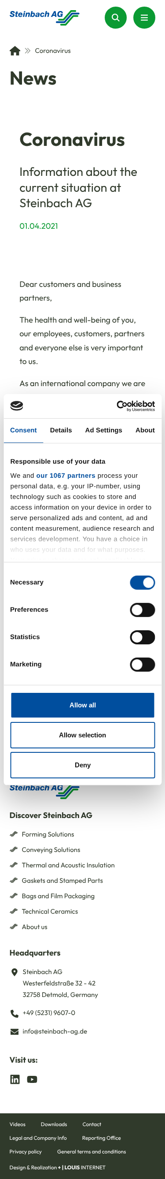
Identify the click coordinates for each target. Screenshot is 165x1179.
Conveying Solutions (51, 849)
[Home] (15, 50)
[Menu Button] (144, 18)
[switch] (142, 610)
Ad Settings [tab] (103, 430)
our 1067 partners (65, 475)
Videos (18, 1124)
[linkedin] (15, 1079)
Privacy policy (26, 1152)
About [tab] (145, 430)
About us (35, 926)
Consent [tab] (23, 430)
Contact (91, 1124)
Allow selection (82, 735)
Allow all (83, 705)
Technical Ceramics (50, 911)
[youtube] (32, 1079)
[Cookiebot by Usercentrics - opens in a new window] (117, 406)
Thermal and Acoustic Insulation (68, 865)
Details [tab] (61, 430)
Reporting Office (101, 1138)
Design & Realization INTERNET (58, 1167)
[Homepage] (45, 18)
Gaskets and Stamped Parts (62, 880)
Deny (83, 764)
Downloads (54, 1124)
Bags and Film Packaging (58, 896)
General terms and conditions (91, 1152)
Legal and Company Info (38, 1138)
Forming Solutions (48, 834)
